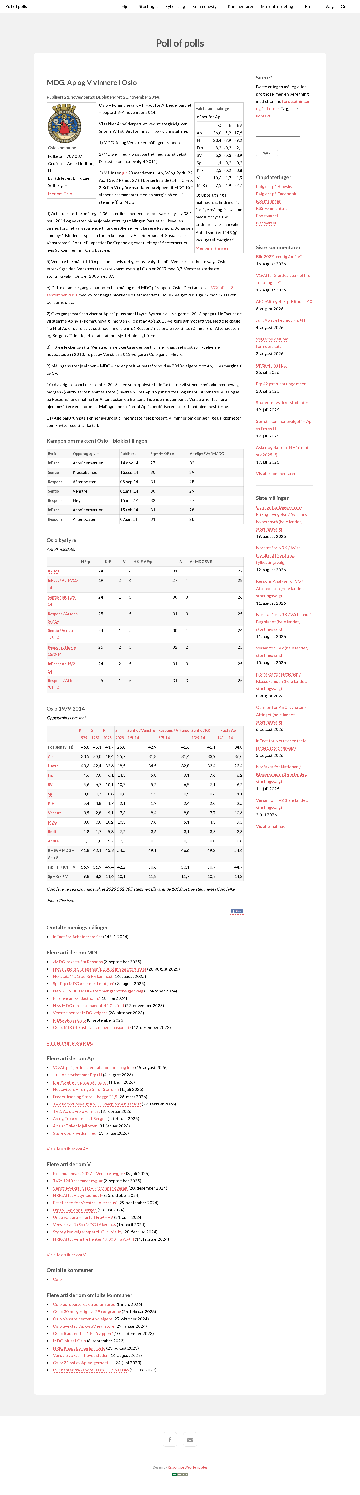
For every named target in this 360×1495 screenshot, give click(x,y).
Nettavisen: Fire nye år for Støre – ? (86, 1089)
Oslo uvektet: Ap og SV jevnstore (84, 1326)
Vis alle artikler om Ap (67, 1148)
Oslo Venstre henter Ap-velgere (82, 1318)
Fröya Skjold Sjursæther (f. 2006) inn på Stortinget (99, 968)
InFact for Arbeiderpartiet (77, 936)
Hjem (127, 6)
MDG (52, 822)
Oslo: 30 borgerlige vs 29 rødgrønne (87, 1311)
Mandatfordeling (277, 6)
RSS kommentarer (272, 208)
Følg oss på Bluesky (274, 186)
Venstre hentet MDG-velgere (80, 1012)
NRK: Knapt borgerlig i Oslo (79, 1347)
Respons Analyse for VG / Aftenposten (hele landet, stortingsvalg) (280, 588)
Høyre (53, 766)
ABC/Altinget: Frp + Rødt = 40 (284, 301)
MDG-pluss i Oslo (69, 1019)
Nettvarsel (266, 222)
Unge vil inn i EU (271, 364)
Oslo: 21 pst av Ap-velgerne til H (83, 1362)
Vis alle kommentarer (276, 473)
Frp (50, 775)
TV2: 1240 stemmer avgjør (78, 1180)
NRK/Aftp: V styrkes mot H (78, 1195)
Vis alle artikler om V (66, 1254)
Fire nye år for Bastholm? (76, 998)
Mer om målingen (212, 248)
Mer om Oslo (60, 193)
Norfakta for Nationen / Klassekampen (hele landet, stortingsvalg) (281, 681)
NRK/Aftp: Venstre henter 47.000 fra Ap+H (93, 1239)
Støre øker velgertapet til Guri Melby (87, 1231)
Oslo (57, 1279)
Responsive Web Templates (187, 1467)
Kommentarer (241, 6)
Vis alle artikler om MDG (70, 1042)
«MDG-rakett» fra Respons (78, 961)
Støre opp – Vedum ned (74, 1133)
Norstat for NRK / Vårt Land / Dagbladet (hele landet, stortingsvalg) (283, 622)
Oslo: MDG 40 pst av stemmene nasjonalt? (92, 1027)
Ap (50, 756)
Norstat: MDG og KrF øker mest (83, 976)
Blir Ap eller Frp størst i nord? (80, 1081)
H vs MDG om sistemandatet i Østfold (88, 1005)
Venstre (55, 813)
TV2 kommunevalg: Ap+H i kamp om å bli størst (97, 1103)
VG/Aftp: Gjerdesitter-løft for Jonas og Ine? (94, 1067)
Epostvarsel (267, 215)
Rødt (52, 831)
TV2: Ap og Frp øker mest (76, 1111)
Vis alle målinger (271, 826)
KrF (51, 803)
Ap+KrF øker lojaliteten (75, 1125)
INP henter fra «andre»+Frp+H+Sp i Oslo (91, 1369)
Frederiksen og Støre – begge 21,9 (85, 1096)
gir (124, 172)
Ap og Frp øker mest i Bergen (80, 1118)
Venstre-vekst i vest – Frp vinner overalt (90, 1187)
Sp (50, 794)
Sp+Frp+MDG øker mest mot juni (83, 983)
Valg (329, 6)
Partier (311, 6)
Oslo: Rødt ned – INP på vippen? (83, 1333)
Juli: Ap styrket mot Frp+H (77, 1074)
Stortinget (148, 6)
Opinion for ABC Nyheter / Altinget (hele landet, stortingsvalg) (281, 714)
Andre (53, 841)
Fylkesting (175, 6)
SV (50, 784)
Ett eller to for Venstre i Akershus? (85, 1202)
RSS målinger (268, 200)
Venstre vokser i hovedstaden (81, 1355)
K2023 (53, 571)
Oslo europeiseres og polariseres (84, 1304)
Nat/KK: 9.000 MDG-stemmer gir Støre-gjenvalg (98, 990)
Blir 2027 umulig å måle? (279, 256)
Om (344, 6)
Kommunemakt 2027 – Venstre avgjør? (89, 1173)
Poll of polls (16, 6)
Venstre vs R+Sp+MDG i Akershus (84, 1224)
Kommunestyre (206, 6)
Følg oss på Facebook (276, 193)
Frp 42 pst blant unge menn (281, 383)
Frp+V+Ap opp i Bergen (75, 1209)
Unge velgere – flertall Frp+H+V (83, 1217)
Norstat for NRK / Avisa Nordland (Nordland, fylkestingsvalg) (278, 555)
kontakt (263, 115)
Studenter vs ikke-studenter (282, 402)
